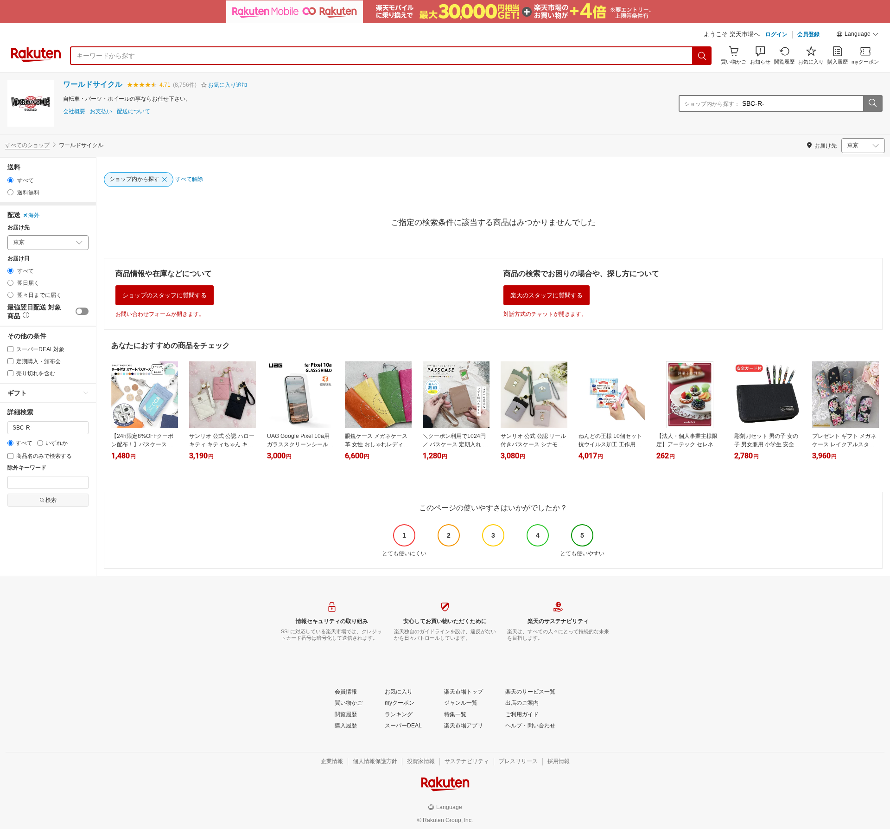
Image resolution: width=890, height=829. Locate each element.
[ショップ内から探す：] (872, 103)
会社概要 (74, 112)
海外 (33, 215)
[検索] (702, 55)
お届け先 (18, 228)
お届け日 (18, 259)
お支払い (101, 112)
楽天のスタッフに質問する (546, 295)
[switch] (82, 311)
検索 (51, 500)
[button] (857, 35)
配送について (133, 112)
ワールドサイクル (92, 84)
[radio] (10, 180)
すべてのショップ (27, 145)
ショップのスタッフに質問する (164, 295)
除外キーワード (26, 468)
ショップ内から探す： (712, 104)
